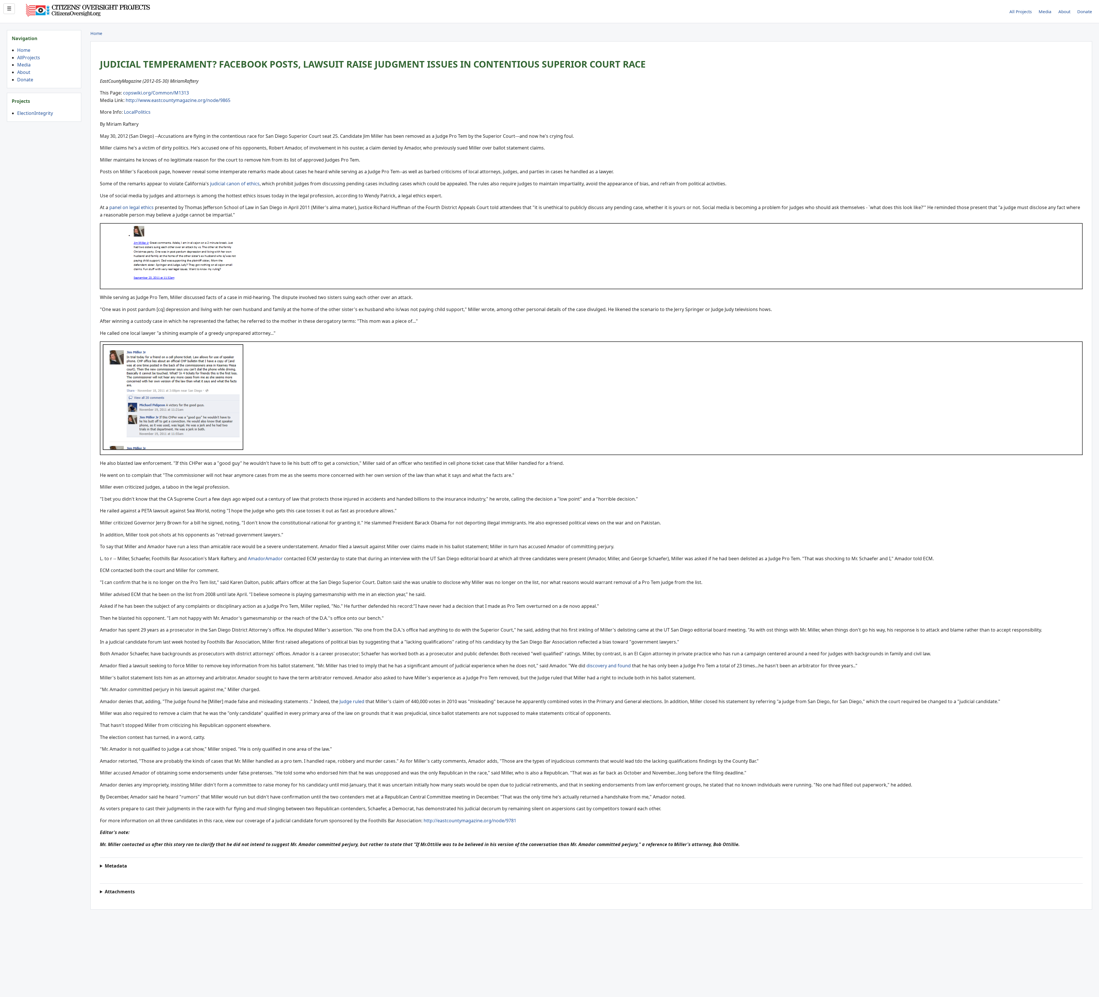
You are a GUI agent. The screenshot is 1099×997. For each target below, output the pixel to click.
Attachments (120, 891)
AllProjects (28, 57)
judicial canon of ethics (235, 183)
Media (1045, 11)
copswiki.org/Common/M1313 (156, 93)
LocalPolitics (137, 112)
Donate (1084, 11)
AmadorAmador (265, 558)
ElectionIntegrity (35, 113)
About (1064, 11)
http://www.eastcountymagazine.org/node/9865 (178, 100)
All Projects (1020, 11)
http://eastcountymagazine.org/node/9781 (470, 820)
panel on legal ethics (132, 207)
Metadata (116, 866)
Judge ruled (351, 701)
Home (23, 50)
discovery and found (608, 665)
